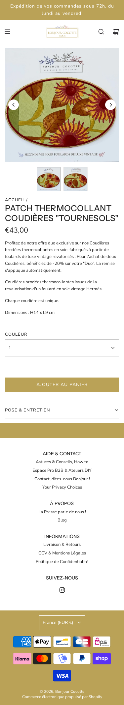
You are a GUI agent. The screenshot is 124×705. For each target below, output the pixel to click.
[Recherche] (101, 31)
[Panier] (115, 31)
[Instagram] (62, 590)
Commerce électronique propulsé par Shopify (62, 696)
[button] (13, 104)
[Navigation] (7, 31)
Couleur (16, 334)
